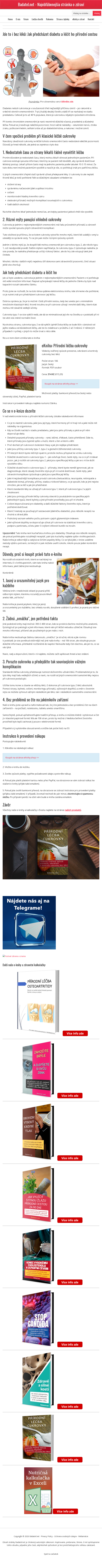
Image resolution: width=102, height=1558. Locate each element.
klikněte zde (67, 101)
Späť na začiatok (51, 1554)
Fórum (26, 19)
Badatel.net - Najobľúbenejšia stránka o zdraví (51, 4)
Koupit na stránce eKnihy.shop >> (61, 383)
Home (10, 19)
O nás (18, 19)
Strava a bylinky (62, 19)
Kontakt (91, 19)
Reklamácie (83, 1536)
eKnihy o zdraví (78, 19)
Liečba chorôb (37, 19)
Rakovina (49, 19)
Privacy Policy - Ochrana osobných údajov (59, 1536)
